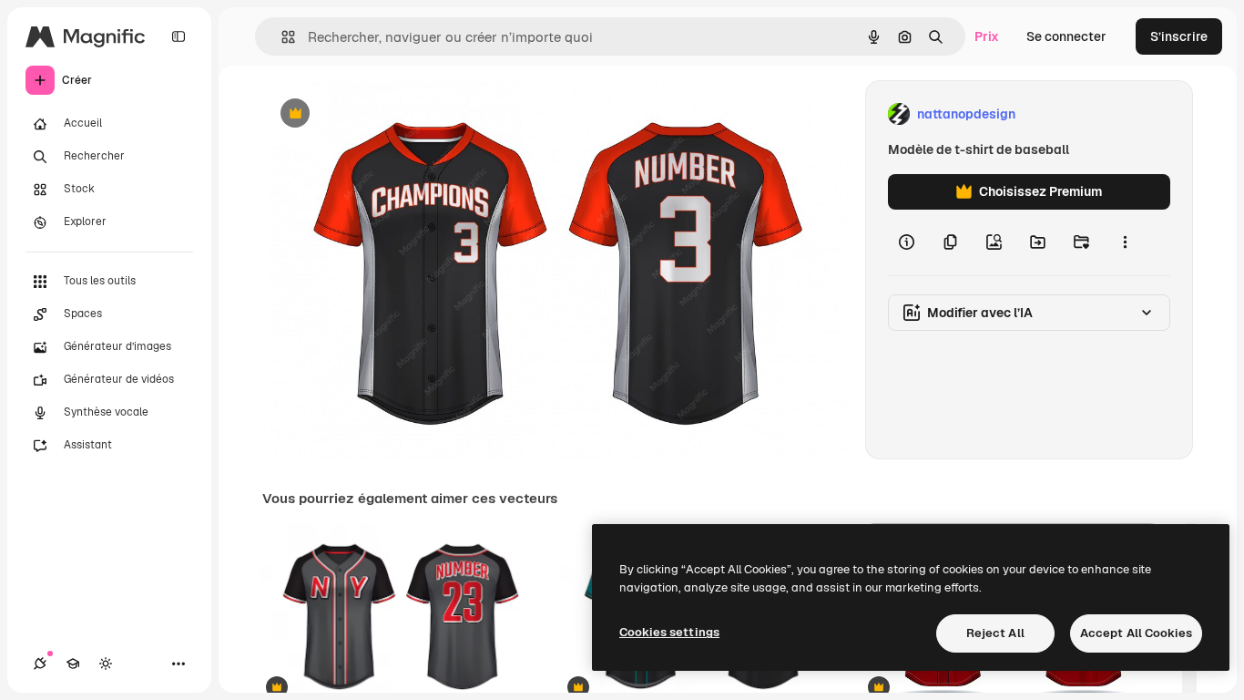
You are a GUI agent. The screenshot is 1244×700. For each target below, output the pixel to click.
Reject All (995, 633)
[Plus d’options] (1124, 242)
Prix (986, 36)
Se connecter (1066, 36)
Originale (382, 114)
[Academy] (72, 663)
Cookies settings (669, 632)
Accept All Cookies (1136, 633)
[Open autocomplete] (281, 37)
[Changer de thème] (105, 663)
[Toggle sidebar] (178, 36)
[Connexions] (40, 663)
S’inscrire (1179, 36)
